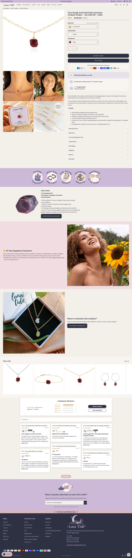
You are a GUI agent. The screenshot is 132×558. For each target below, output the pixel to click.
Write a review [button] (97, 406)
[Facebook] (124, 1)
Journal (47, 525)
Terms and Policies (66, 555)
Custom (5, 528)
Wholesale (48, 528)
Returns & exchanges (30, 539)
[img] (25, 428)
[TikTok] (129, 1)
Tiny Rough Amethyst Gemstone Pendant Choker (64, 447)
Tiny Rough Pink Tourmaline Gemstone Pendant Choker (96, 426)
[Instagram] (127, 1)
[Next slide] (127, 379)
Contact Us (27, 542)
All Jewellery (6, 8)
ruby (98, 96)
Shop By (5, 531)
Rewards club (28, 525)
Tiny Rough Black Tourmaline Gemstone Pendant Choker (31, 452)
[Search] (120, 4)
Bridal (4, 533)
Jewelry (5, 522)
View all (126, 361)
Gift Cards (48, 533)
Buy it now (98, 60)
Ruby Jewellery (15, 8)
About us (48, 522)
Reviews (5, 539)
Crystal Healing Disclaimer (53, 531)
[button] (78, 18)
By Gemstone (7, 525)
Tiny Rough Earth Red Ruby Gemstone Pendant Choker (34, 426)
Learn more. (75, 533)
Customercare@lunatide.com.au (76, 545)
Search (26, 522)
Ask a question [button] (97, 410)
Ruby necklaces (24, 8)
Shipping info (28, 533)
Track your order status (31, 536)
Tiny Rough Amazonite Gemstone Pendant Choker (64, 426)
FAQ (25, 531)
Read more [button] (24, 443)
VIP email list (28, 528)
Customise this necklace (77, 326)
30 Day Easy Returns (7, 1)
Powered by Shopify (16, 555)
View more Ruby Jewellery (51, 216)
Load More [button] (66, 476)
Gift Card (6, 536)
